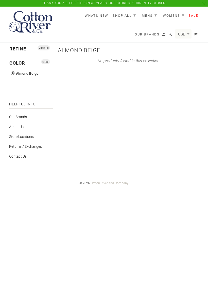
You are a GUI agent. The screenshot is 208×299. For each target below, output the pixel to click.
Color (17, 63)
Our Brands (18, 117)
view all (44, 48)
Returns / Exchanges (25, 146)
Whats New (96, 15)
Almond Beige (27, 73)
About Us (16, 127)
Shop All (124, 15)
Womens (174, 15)
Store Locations (21, 137)
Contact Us (18, 156)
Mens (149, 15)
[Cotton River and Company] (31, 22)
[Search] (171, 35)
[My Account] (164, 35)
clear (45, 62)
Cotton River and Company (109, 183)
